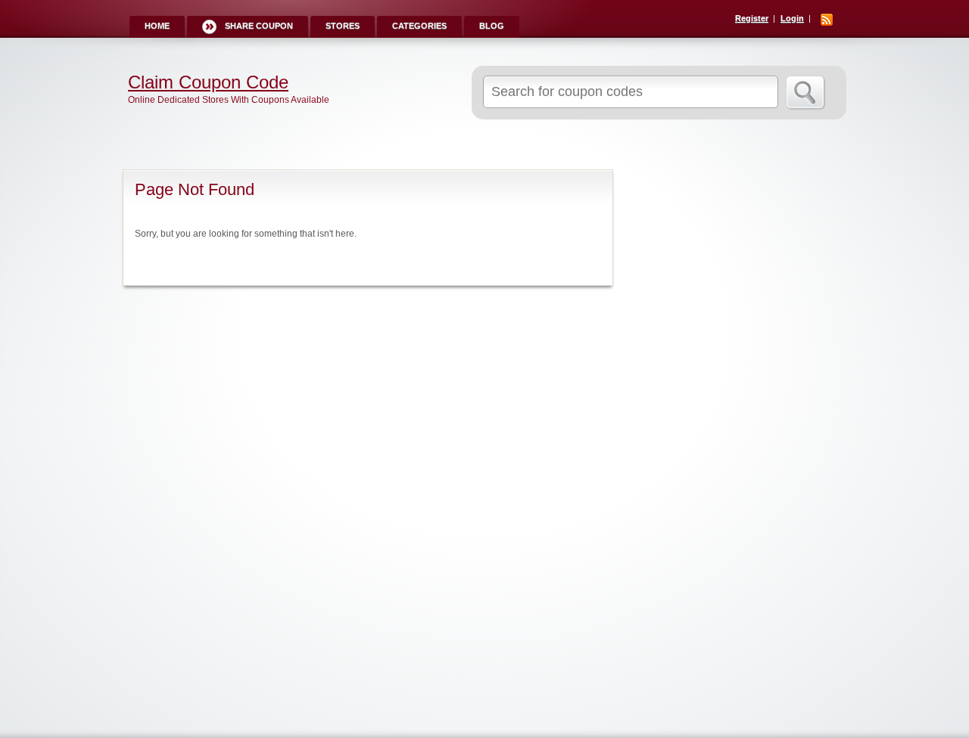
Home (157, 25)
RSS (827, 20)
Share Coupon (259, 25)
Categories (419, 25)
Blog (491, 25)
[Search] (806, 93)
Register (751, 18)
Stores (343, 25)
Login (792, 18)
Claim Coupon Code (208, 82)
